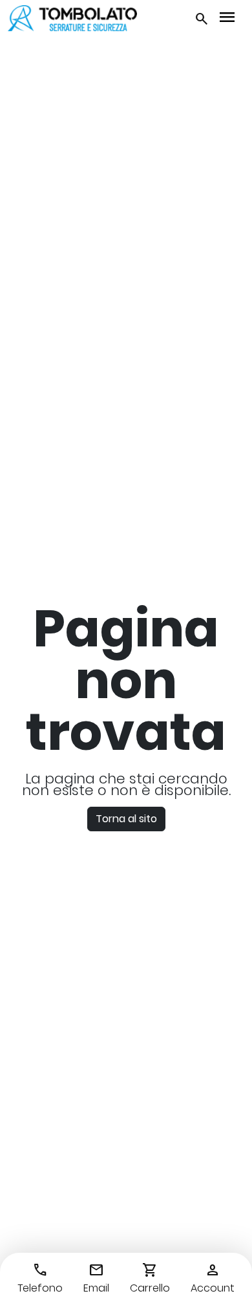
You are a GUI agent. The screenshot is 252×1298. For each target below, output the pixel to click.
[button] (201, 18)
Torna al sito (126, 818)
